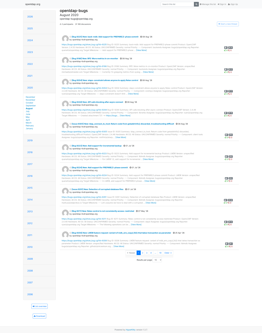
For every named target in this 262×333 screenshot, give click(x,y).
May (28, 117)
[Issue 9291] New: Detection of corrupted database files (97, 189)
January (29, 128)
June (28, 114)
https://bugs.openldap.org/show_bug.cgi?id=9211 (84, 219)
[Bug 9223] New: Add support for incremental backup (96, 146)
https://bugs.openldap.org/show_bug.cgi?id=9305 (84, 131)
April (28, 120)
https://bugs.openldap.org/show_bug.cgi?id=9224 (84, 175)
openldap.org (32, 4)
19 (160, 253)
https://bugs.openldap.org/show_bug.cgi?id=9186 (84, 66)
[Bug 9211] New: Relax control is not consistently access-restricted (102, 211)
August (29, 108)
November (30, 100)
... (155, 253)
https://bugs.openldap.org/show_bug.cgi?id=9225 (84, 44)
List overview (40, 306)
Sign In (222, 4)
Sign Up (234, 4)
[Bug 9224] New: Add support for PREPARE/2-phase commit (99, 167)
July (27, 111)
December (30, 97)
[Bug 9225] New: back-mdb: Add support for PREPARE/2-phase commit (104, 37)
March (28, 123)
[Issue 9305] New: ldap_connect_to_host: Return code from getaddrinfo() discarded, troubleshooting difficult (122, 124)
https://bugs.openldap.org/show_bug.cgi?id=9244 (84, 110)
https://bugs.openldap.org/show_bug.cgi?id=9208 (84, 240)
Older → (168, 253)
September (31, 105)
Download (40, 316)
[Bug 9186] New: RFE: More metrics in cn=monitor (94, 58)
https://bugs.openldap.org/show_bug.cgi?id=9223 (84, 153)
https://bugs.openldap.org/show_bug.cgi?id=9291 (84, 197)
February (30, 125)
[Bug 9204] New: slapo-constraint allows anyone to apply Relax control (104, 80)
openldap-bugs (74, 10)
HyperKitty (131, 330)
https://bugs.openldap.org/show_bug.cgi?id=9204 (84, 88)
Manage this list (208, 4)
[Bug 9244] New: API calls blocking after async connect (97, 102)
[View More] (141, 50)
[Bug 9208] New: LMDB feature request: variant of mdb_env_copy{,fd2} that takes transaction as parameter (121, 233)
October (29, 103)
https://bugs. (112, 115)
